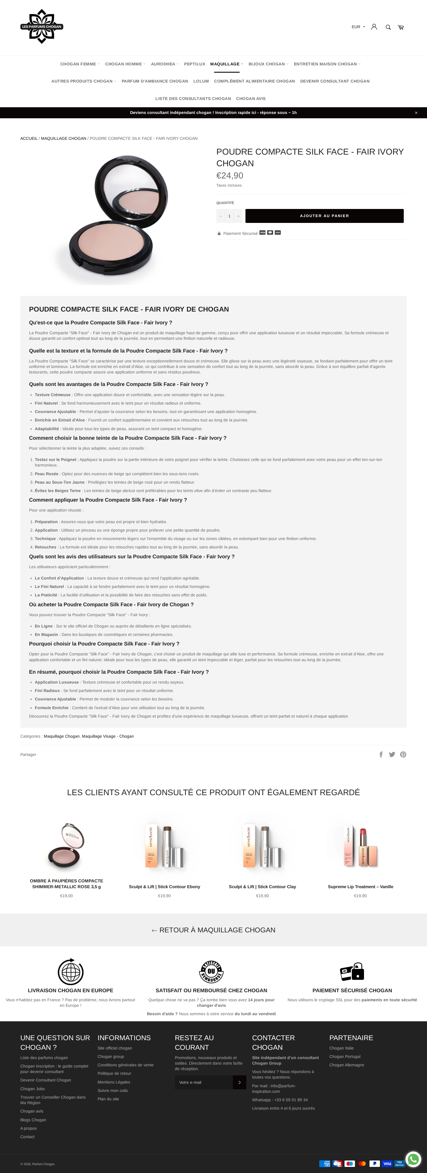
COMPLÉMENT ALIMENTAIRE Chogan (254, 81)
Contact (27, 1136)
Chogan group (111, 1056)
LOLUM (201, 81)
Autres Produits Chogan (82, 81)
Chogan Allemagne (346, 1065)
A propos (28, 1128)
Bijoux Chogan (267, 64)
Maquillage (225, 64)
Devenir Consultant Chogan (45, 1080)
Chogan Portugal (344, 1056)
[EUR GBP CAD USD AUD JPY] (357, 27)
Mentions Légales (114, 1082)
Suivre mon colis (113, 1090)
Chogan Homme (124, 64)
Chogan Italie (341, 1048)
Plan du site (108, 1099)
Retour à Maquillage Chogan (216, 930)
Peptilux (194, 64)
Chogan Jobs (32, 1088)
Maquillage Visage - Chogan (108, 736)
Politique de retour (114, 1073)
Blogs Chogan (33, 1119)
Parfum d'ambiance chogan (155, 81)
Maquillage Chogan (63, 138)
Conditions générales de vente (126, 1065)
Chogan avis (251, 98)
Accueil (28, 138)
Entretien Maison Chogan (326, 64)
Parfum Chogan (43, 1164)
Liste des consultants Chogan (193, 98)
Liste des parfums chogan (44, 1057)
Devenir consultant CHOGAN (335, 81)
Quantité (225, 203)
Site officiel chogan (115, 1048)
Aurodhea (164, 64)
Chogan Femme (79, 64)
